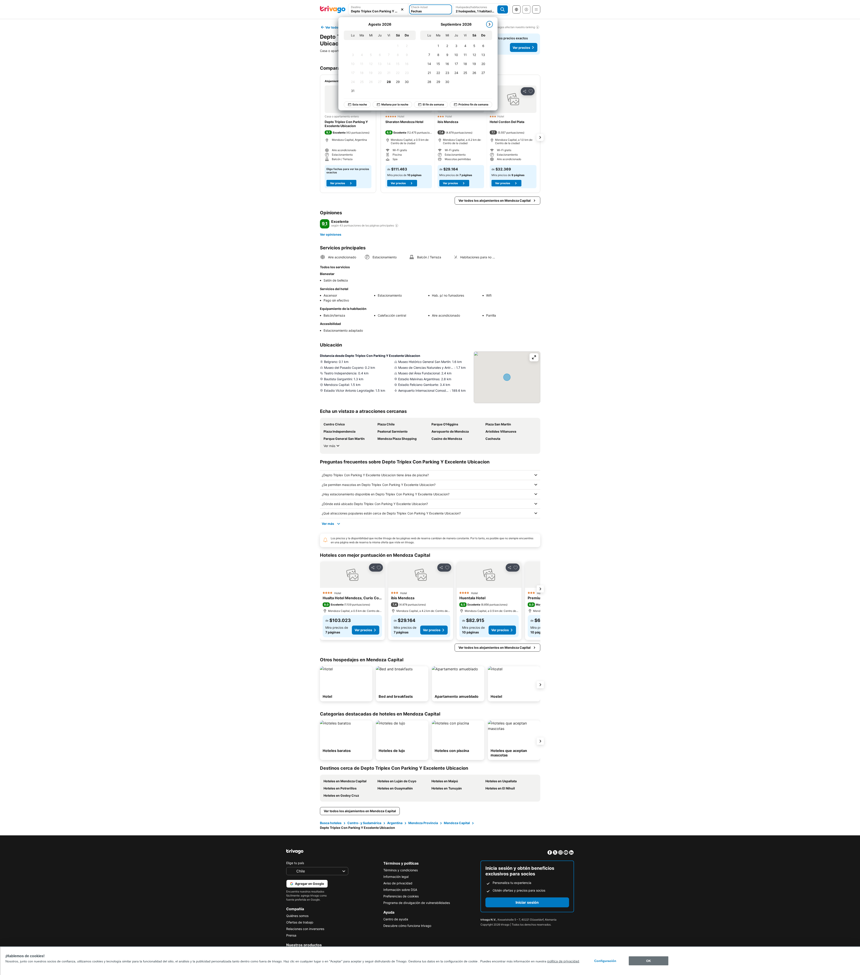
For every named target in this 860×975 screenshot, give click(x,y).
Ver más (329, 446)
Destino (356, 7)
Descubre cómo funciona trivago (407, 926)
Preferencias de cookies (401, 896)
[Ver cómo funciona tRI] (396, 225)
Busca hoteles (331, 823)
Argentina (394, 823)
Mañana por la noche (394, 104)
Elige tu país (295, 863)
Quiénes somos (297, 916)
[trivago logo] (333, 9)
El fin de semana (433, 104)
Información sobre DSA (400, 890)
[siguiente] (489, 24)
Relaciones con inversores (305, 929)
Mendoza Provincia (423, 823)
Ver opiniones (330, 234)
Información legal (396, 877)
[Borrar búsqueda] (402, 9)
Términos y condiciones (400, 870)
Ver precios (521, 47)
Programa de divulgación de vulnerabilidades (416, 903)
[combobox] (378, 9)
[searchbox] (378, 11)
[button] (378, 9)
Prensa (291, 935)
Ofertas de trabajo (299, 922)
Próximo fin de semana (473, 104)
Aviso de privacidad (397, 883)
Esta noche (360, 104)
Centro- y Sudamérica (364, 823)
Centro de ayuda (395, 919)
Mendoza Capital (457, 823)
